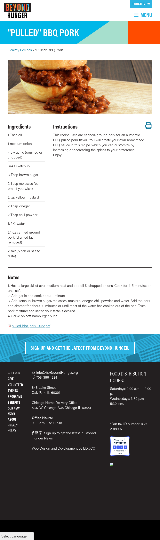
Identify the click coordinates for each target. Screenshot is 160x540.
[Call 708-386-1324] (34, 377)
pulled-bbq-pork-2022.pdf (31, 325)
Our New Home (14, 411)
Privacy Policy (13, 427)
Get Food (14, 372)
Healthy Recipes (20, 49)
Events (13, 390)
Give (11, 378)
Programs (15, 396)
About (12, 419)
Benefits (14, 402)
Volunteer (15, 384)
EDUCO (89, 448)
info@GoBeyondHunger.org (57, 372)
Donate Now (141, 3)
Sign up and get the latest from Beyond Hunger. (80, 347)
